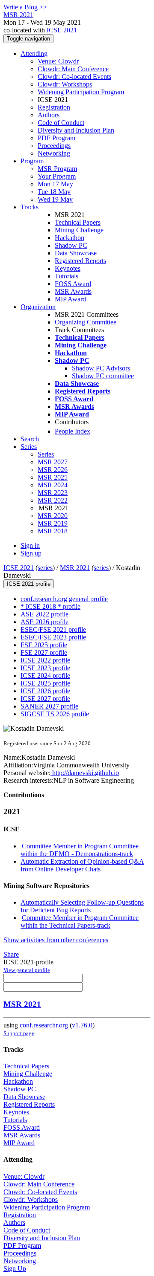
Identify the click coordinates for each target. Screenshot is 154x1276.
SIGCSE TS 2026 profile (55, 714)
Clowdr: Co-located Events (74, 76)
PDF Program (56, 138)
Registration (54, 107)
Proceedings (54, 145)
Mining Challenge (79, 230)
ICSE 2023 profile (45, 667)
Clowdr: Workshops (65, 84)
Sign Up (14, 1268)
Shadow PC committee (103, 375)
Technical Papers (78, 222)
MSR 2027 (53, 462)
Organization (38, 306)
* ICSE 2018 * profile (50, 606)
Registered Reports (80, 260)
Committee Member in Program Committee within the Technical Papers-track (80, 921)
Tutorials (66, 276)
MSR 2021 (75, 567)
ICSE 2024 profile (45, 675)
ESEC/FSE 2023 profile (53, 637)
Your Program (57, 176)
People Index (72, 431)
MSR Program (57, 168)
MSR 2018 (53, 531)
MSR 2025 (53, 477)
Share (11, 954)
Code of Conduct (61, 122)
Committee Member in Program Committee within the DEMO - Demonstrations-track (80, 849)
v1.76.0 (82, 1025)
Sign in (30, 545)
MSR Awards (73, 291)
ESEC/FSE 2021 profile (53, 629)
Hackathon (69, 237)
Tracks (29, 207)
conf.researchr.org (44, 1025)
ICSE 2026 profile (45, 690)
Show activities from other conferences (55, 939)
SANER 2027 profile (49, 706)
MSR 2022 (53, 500)
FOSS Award (73, 283)
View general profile (26, 970)
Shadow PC (71, 245)
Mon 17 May (55, 184)
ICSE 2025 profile (45, 683)
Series (46, 454)
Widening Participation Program (81, 91)
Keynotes (67, 268)
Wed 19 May (55, 199)
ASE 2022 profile (44, 614)
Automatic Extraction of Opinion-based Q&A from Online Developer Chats (82, 865)
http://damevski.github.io (84, 772)
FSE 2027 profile (44, 652)
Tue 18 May (54, 191)
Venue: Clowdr (58, 61)
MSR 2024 (53, 485)
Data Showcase (76, 253)
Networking (54, 153)
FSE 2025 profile (44, 644)
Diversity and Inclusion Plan (76, 130)
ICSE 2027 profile (45, 698)
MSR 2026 (53, 469)
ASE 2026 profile (44, 621)
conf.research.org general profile (64, 598)
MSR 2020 (53, 515)
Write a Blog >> (25, 7)
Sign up (31, 553)
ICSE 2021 (62, 30)
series (45, 567)
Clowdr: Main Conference (73, 68)
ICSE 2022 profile (45, 660)
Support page (18, 1033)
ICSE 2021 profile (28, 584)
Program (32, 161)
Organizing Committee (85, 322)
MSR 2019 (53, 523)
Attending (34, 53)
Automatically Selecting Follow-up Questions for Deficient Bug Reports (82, 906)
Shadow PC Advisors (101, 368)
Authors (48, 115)
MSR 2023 (53, 492)
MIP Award (70, 299)
